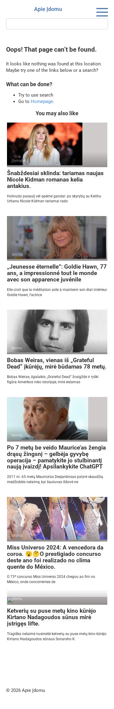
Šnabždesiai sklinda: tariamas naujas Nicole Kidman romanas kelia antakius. (55, 179)
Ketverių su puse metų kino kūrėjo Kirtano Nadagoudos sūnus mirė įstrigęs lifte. (51, 617)
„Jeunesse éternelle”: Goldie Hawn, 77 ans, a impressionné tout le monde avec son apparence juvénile (57, 273)
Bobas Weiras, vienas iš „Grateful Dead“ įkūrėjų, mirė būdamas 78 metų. (57, 363)
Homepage (42, 101)
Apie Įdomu (48, 9)
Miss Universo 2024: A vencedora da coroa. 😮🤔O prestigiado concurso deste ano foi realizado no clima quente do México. (55, 557)
